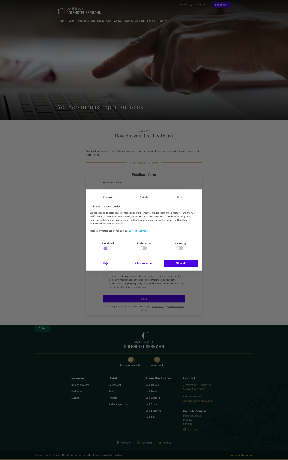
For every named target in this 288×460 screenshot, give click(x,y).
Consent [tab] (108, 197)
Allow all (181, 263)
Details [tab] (144, 197)
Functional (108, 243)
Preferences (144, 243)
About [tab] (180, 197)
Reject (107, 263)
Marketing (180, 243)
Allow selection (144, 263)
